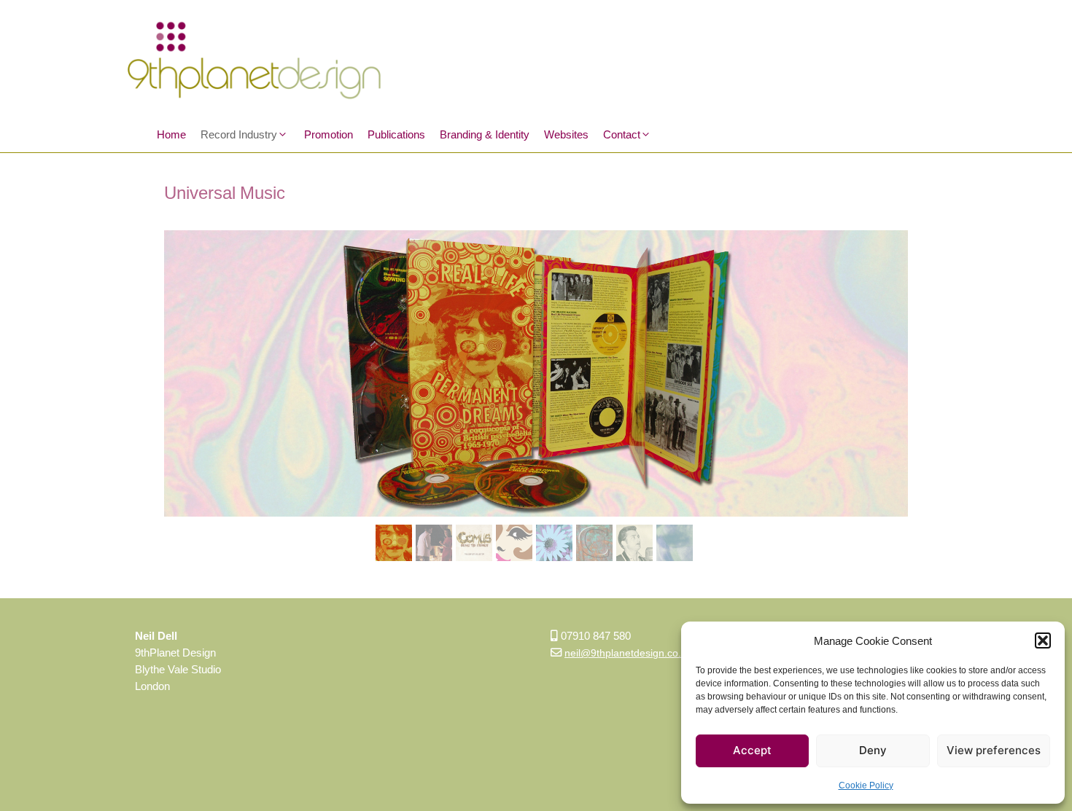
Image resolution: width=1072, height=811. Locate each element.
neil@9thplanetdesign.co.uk (628, 652)
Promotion (328, 134)
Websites (566, 134)
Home (171, 134)
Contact (621, 134)
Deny (873, 750)
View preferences (994, 750)
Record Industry (239, 134)
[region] (536, 399)
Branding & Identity (484, 134)
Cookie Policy (866, 785)
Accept (752, 750)
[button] (1043, 640)
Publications (396, 134)
